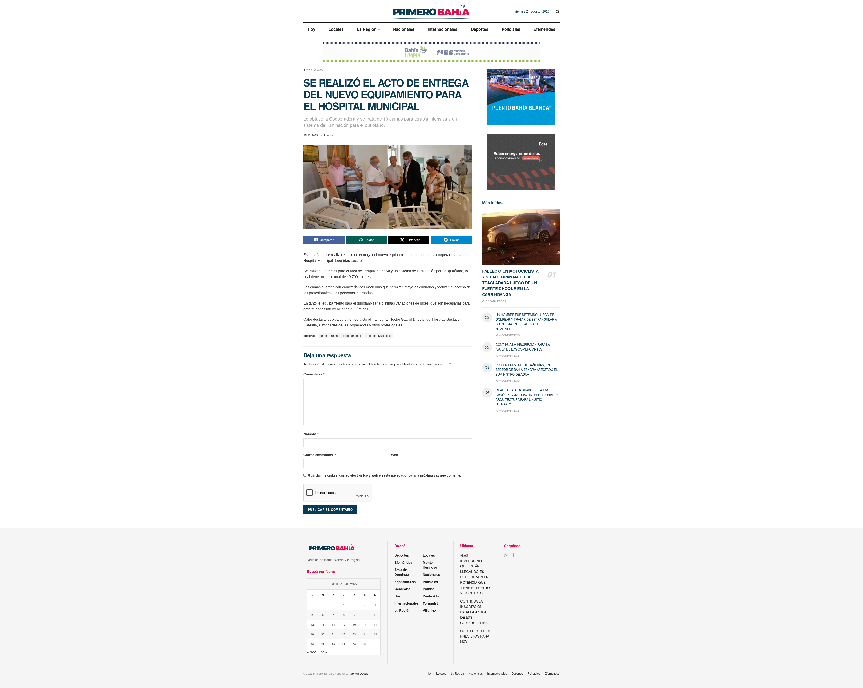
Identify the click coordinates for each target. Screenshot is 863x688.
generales (402, 588)
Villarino (429, 610)
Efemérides (544, 29)
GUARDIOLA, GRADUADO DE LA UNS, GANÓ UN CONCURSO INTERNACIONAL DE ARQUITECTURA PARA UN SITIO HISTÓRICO (527, 397)
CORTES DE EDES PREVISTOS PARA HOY (475, 636)
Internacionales (442, 29)
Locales (336, 29)
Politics (428, 588)
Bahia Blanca (329, 335)
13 (322, 624)
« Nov (311, 651)
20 (322, 634)
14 (333, 624)
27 (322, 644)
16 (354, 624)
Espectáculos (405, 581)
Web (394, 454)
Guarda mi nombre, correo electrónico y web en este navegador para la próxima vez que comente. (384, 475)
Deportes (479, 29)
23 (354, 634)
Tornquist (430, 603)
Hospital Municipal (378, 335)
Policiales (511, 29)
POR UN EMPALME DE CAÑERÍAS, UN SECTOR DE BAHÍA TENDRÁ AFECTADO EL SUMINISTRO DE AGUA (527, 370)
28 (333, 644)
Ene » (322, 651)
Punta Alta (431, 596)
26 (312, 644)
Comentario (314, 374)
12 (312, 624)
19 (312, 634)
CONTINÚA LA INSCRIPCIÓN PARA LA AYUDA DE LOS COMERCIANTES (523, 346)
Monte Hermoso (430, 565)
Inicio (306, 69)
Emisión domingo (401, 572)
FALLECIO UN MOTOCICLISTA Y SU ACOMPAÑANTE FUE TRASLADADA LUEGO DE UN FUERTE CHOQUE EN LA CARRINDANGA (510, 282)
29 (343, 644)
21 (333, 634)
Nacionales (403, 29)
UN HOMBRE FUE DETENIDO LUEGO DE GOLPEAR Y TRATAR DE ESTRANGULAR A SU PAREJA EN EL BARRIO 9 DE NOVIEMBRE (526, 321)
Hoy (311, 29)
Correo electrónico (319, 454)
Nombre (311, 433)
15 (343, 624)
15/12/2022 (310, 135)
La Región (366, 29)
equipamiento (352, 335)
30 (354, 644)
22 (343, 634)
